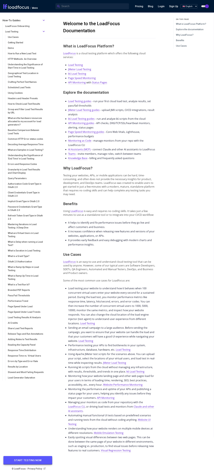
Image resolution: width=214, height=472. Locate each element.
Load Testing (11, 31)
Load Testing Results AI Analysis (24, 317)
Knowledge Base (77, 158)
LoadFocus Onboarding (17, 26)
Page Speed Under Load (20, 306)
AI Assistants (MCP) (79, 149)
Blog (150, 6)
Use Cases (13, 37)
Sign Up (173, 6)
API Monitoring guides (81, 123)
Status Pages (99, 82)
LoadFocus (69, 53)
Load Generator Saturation (21, 377)
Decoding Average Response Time (25, 144)
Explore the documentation (190, 29)
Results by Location (18, 366)
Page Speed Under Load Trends (24, 312)
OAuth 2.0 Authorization (20, 261)
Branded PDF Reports (19, 290)
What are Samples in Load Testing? (26, 150)
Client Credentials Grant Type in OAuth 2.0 (24, 194)
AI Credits (13, 323)
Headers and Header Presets (23, 98)
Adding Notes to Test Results (22, 339)
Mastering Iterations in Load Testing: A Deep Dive (22, 226)
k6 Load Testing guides (81, 118)
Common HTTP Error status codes (25, 139)
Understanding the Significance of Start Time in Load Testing (25, 66)
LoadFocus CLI (76, 406)
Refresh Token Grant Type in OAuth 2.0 (25, 217)
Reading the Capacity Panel (22, 345)
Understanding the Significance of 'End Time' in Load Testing (25, 157)
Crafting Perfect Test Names (22, 82)
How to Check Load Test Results (24, 104)
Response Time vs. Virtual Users (24, 356)
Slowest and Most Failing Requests (26, 372)
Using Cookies (15, 93)
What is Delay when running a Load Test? (25, 243)
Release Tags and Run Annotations (25, 334)
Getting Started (15, 42)
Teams (72, 154)
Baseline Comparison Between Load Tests (23, 132)
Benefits (180, 40)
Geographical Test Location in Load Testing (23, 75)
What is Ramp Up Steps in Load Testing (23, 269)
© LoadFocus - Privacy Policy (27, 468)
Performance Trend (18, 301)
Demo (11, 48)
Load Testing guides (79, 101)
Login (161, 6)
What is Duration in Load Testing (24, 250)
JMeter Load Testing (79, 69)
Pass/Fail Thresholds (19, 295)
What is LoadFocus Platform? (191, 24)
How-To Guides (12, 20)
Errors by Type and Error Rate (23, 361)
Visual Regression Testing (116, 450)
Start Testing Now (28, 460)
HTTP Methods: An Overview (22, 59)
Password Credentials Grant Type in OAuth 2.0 (25, 208)
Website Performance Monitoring (123, 384)
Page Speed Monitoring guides (86, 132)
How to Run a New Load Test (22, 53)
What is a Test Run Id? (19, 284)
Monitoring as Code (79, 140)
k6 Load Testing (77, 73)
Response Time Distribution (22, 350)
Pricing (139, 6)
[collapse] (44, 20)
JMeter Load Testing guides (84, 110)
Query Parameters (17, 178)
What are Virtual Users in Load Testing (23, 235)
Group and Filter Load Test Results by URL (25, 111)
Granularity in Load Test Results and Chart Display (24, 171)
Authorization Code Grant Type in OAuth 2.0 (24, 185)
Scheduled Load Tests (19, 87)
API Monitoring (77, 82)
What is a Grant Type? (18, 256)
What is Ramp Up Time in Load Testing (23, 277)
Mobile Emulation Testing (108, 433)
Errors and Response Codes (22, 164)
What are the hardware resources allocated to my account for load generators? (25, 121)
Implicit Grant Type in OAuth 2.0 (23, 201)
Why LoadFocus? (184, 35)
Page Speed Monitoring (82, 78)
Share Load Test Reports (20, 328)
